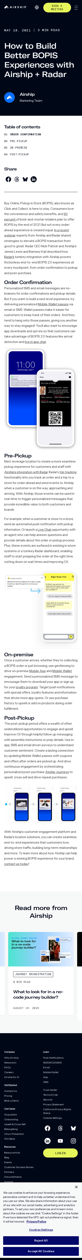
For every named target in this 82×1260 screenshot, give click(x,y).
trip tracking (68, 472)
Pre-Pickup (18, 141)
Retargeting (11, 1129)
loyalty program (27, 687)
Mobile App (37, 671)
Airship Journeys (57, 772)
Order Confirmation (25, 134)
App (45, 1077)
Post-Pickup (19, 154)
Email (46, 1067)
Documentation (13, 1176)
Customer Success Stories (18, 1167)
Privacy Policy (36, 1221)
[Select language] (37, 7)
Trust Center (50, 1089)
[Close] (76, 1187)
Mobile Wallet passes (53, 304)
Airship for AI (11, 1077)
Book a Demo (11, 1100)
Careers (8, 1072)
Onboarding (11, 1119)
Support (8, 1181)
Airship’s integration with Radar (26, 472)
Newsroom (10, 1062)
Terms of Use (50, 1094)
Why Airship (11, 1057)
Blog (6, 1157)
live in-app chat (35, 342)
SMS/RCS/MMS (52, 1062)
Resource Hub (12, 1152)
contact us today (16, 864)
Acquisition (10, 1114)
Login (60, 1153)
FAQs (7, 1067)
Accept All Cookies (41, 1251)
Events (8, 1162)
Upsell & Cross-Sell (15, 1124)
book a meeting (57, 7)
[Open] (76, 7)
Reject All (41, 1240)
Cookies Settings (52, 1117)
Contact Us (10, 1091)
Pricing (8, 1095)
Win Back (9, 1138)
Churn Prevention (14, 1133)
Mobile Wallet (62, 671)
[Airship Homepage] (15, 7)
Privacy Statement (53, 1104)
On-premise (18, 147)
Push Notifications (53, 1057)
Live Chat (45, 530)
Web (45, 1081)
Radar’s (9, 257)
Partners (9, 1172)
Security (47, 1099)
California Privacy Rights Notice (57, 1111)
